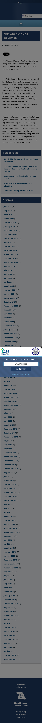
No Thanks (15, 374)
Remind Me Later (24, 374)
